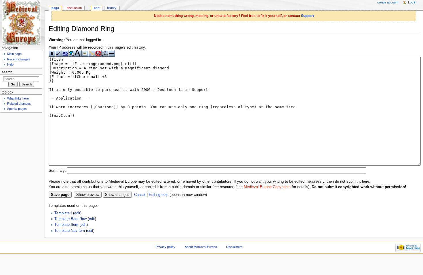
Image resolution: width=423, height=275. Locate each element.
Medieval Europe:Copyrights (267, 187)
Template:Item (66, 225)
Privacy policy (165, 247)
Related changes (19, 103)
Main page (14, 54)
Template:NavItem (69, 231)
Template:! (63, 213)
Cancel (140, 195)
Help (10, 64)
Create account (387, 2)
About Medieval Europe (201, 247)
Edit (97, 7)
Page (55, 7)
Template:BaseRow (70, 219)
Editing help (158, 195)
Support (307, 16)
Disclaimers (234, 247)
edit (77, 213)
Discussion (74, 7)
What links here (18, 98)
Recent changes (18, 59)
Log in (412, 2)
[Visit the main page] (22, 22)
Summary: (57, 171)
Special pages (17, 108)
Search (7, 72)
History (112, 7)
